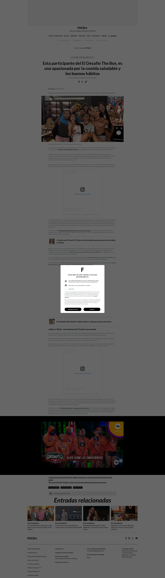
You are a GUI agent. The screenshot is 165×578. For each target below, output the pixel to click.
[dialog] (82, 289)
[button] (82, 289)
